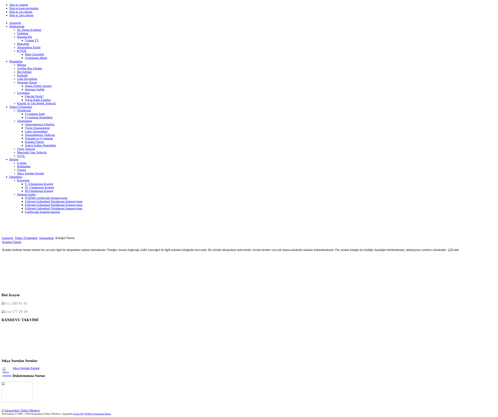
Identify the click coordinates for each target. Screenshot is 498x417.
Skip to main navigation (24, 8)
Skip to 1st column (20, 11)
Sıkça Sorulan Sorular (26, 368)
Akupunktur (46, 238)
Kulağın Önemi (11, 242)
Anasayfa (7, 238)
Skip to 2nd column (21, 15)
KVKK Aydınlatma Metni (97, 413)
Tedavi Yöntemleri (26, 238)
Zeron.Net (78, 413)
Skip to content (18, 4)
